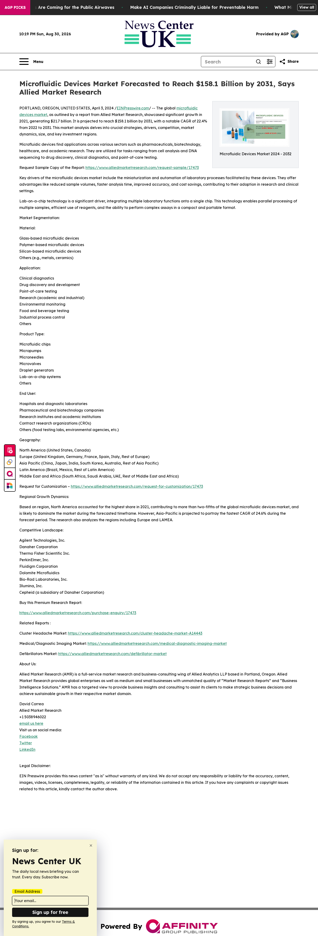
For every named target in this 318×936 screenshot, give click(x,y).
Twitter (25, 743)
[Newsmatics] (9, 485)
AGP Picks (15, 7)
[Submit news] (9, 450)
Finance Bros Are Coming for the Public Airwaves (61, 7)
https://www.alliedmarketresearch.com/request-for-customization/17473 (137, 486)
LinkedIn (27, 749)
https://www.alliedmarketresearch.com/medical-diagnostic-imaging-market (157, 643)
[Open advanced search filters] (269, 61)
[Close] (91, 845)
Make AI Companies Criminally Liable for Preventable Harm (194, 7)
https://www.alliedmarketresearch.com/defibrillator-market (112, 653)
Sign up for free (50, 912)
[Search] (258, 61)
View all (306, 7)
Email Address (27, 891)
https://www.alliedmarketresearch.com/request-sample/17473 (142, 167)
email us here (31, 723)
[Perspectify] (9, 462)
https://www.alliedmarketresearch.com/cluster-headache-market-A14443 (135, 633)
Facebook (28, 736)
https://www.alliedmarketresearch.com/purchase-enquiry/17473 (77, 612)
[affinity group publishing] (9, 474)
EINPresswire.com (133, 108)
